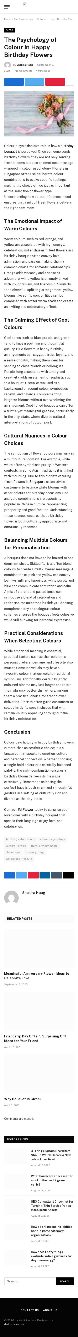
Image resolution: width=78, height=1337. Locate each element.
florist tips (13, 852)
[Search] (73, 6)
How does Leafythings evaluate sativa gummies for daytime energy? (51, 1256)
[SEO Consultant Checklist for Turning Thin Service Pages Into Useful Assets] (15, 1207)
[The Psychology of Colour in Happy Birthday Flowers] (39, 113)
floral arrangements (44, 845)
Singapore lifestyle (19, 858)
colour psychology (52, 839)
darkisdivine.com (14, 1324)
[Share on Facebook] (14, 82)
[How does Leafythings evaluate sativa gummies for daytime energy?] (15, 1257)
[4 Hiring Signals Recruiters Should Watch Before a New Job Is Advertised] (15, 1156)
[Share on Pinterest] (55, 82)
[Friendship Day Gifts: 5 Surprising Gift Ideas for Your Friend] (39, 1011)
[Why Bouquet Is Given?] (39, 1073)
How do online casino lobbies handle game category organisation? (51, 1231)
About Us (50, 1310)
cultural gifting (16, 845)
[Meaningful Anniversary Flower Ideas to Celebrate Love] (39, 948)
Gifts (9, 30)
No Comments (23, 70)
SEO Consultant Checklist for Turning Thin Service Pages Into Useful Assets (52, 1206)
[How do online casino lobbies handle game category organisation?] (15, 1232)
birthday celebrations (20, 839)
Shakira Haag (25, 64)
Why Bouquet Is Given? (22, 1099)
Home (7, 19)
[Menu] (7, 6)
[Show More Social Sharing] (70, 82)
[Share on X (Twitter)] (34, 82)
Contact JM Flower (18, 810)
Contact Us (30, 1310)
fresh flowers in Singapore (24, 482)
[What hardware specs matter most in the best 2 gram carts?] (15, 1182)
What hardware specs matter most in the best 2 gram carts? (52, 1180)
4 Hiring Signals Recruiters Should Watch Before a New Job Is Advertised (51, 1155)
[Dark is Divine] (39, 7)
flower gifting (35, 852)
